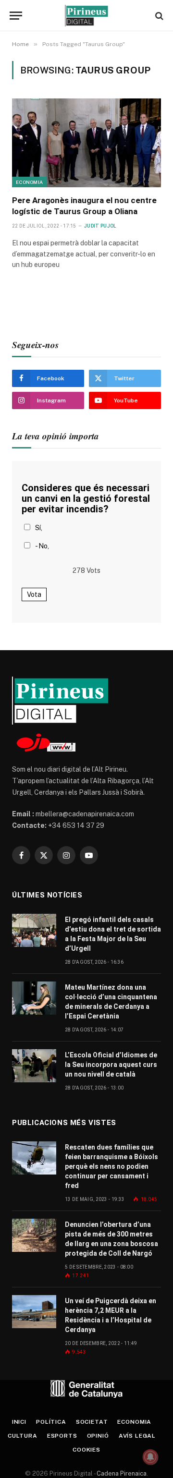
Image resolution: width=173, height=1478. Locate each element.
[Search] (158, 15)
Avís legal (137, 1435)
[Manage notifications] (150, 1457)
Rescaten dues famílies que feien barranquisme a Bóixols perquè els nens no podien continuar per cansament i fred (111, 1166)
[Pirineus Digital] (86, 15)
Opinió (98, 1435)
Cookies (86, 1449)
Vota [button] (34, 594)
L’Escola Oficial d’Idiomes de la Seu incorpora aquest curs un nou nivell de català (111, 1064)
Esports (62, 1435)
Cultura (22, 1435)
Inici (19, 1421)
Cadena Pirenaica (121, 1473)
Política (51, 1421)
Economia (29, 182)
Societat (92, 1421)
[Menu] (16, 15)
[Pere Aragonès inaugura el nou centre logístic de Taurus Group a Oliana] (86, 142)
